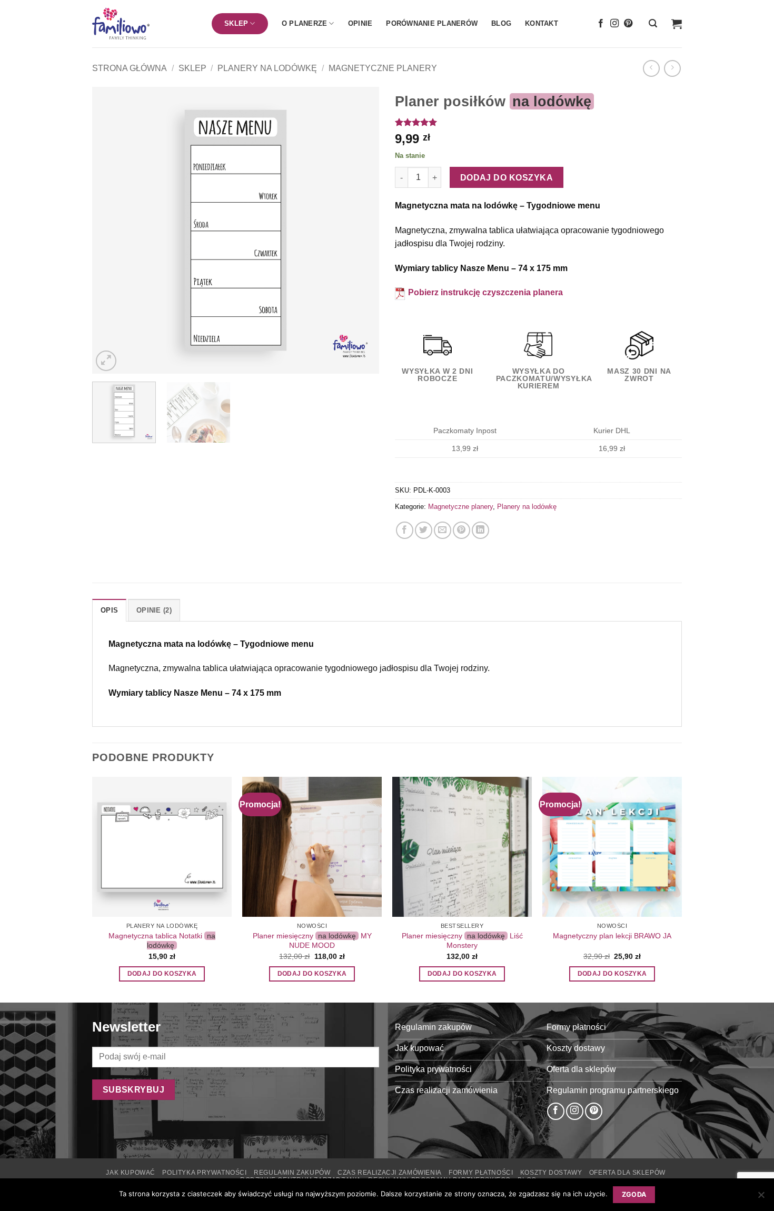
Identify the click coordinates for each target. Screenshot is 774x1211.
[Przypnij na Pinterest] (461, 530)
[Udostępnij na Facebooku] (404, 530)
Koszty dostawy (551, 1172)
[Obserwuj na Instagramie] (614, 23)
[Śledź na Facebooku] (601, 23)
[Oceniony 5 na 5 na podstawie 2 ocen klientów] (538, 122)
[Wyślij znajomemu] (442, 530)
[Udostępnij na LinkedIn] (480, 530)
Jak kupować (130, 1172)
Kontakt (541, 23)
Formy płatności (481, 1172)
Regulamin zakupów (292, 1172)
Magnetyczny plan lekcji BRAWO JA (612, 936)
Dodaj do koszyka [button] (162, 973)
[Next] (360, 230)
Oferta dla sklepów (627, 1172)
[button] (653, 23)
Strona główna (129, 68)
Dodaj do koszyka (506, 177)
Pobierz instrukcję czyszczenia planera (484, 292)
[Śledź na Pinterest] (628, 23)
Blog (501, 23)
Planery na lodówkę (267, 68)
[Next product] (651, 68)
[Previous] (111, 230)
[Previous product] (672, 68)
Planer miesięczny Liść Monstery (462, 941)
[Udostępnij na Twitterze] (423, 530)
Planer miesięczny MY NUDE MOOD (312, 941)
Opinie (360, 23)
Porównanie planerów (432, 23)
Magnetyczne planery (383, 68)
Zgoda (634, 1194)
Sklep (192, 68)
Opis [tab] (109, 610)
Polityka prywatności (204, 1172)
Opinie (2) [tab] (154, 610)
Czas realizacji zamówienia (390, 1172)
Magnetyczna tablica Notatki (161, 941)
